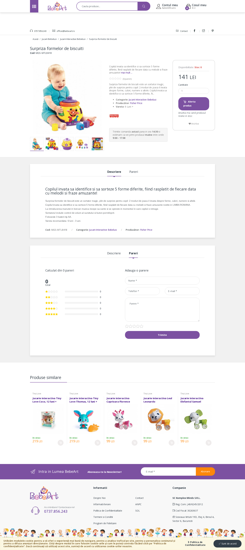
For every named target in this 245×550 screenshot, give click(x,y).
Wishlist (195, 123)
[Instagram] (204, 31)
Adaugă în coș (61, 443)
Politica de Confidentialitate (195, 543)
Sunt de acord (228, 543)
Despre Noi (99, 498)
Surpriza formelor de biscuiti (103, 39)
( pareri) (127, 78)
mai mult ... (126, 72)
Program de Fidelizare (104, 523)
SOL (137, 510)
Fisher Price (136, 103)
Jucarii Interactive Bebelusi (73, 39)
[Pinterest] (213, 31)
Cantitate (183, 84)
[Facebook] (195, 31)
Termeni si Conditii (103, 516)
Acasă (35, 39)
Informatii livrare (101, 504)
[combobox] (107, 6)
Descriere (114, 172)
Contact (184, 31)
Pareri (133, 172)
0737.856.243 (40, 31)
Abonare (205, 471)
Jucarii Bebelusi (49, 39)
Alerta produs (189, 103)
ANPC (138, 504)
